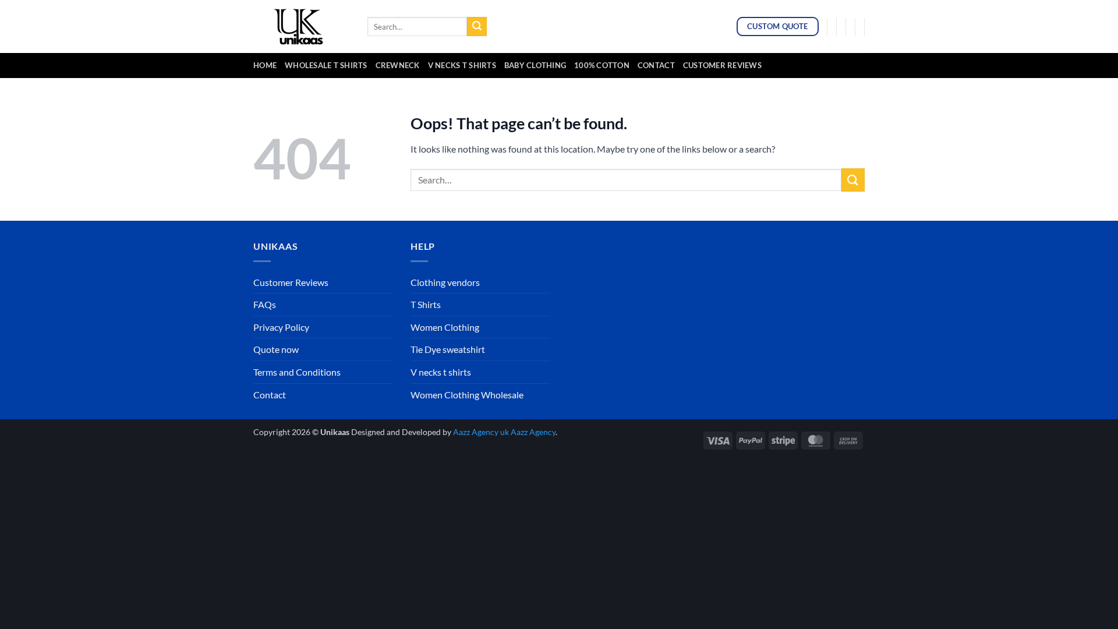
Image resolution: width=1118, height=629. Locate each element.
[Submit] (477, 27)
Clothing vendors (445, 282)
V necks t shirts (441, 371)
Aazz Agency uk (481, 432)
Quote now (276, 349)
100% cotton (601, 65)
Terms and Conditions (297, 371)
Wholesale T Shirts (326, 65)
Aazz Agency (533, 432)
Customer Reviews (722, 65)
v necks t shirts (462, 65)
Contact (656, 65)
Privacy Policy (281, 327)
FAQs (264, 304)
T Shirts (426, 304)
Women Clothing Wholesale (467, 394)
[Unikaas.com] (301, 26)
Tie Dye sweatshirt (448, 349)
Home (265, 65)
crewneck (398, 65)
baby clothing (535, 65)
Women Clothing (445, 327)
